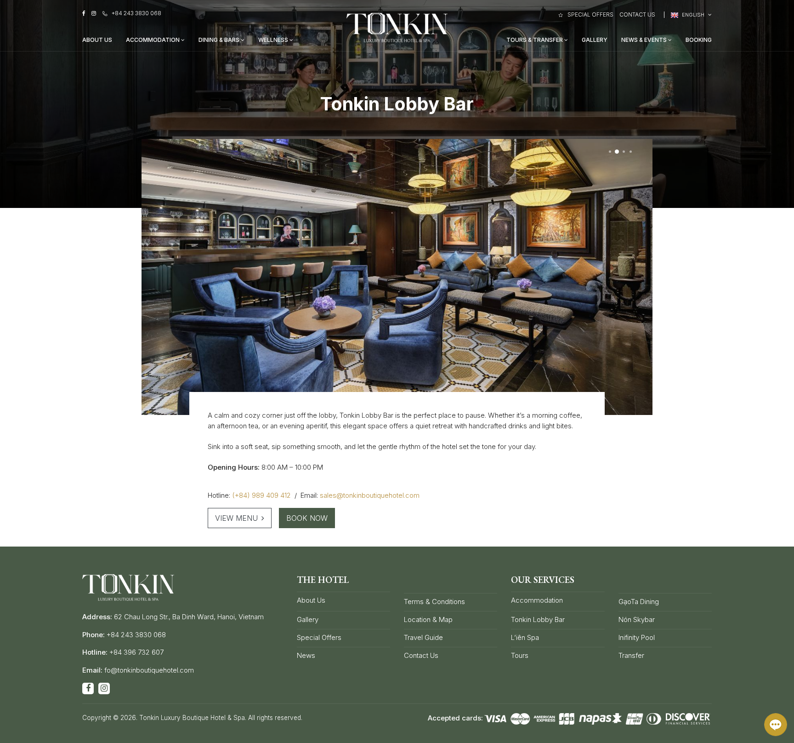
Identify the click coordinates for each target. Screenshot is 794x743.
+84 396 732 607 (136, 652)
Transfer (631, 655)
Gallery (594, 39)
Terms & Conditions (434, 601)
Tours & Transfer (535, 39)
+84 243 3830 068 (136, 13)
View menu (236, 518)
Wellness (273, 39)
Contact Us (637, 14)
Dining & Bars (219, 39)
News (306, 655)
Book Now (307, 518)
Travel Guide (423, 637)
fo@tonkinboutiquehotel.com (149, 670)
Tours (519, 655)
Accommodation (153, 39)
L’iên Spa (525, 637)
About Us (97, 39)
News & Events (644, 39)
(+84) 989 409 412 (261, 495)
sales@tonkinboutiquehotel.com (370, 495)
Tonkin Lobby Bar (538, 619)
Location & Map (428, 619)
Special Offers (590, 14)
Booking (699, 39)
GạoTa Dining (638, 601)
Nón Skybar (636, 619)
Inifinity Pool (636, 637)
